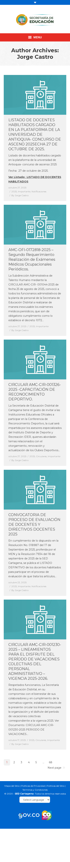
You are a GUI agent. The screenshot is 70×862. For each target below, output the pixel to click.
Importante (24, 191)
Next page (54, 767)
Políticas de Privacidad (33, 785)
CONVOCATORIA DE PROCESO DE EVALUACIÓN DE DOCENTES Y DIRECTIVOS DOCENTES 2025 (34, 524)
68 (50, 762)
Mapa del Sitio (11, 785)
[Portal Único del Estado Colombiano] (29, 815)
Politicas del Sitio (55, 785)
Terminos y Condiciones (35, 789)
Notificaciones (39, 191)
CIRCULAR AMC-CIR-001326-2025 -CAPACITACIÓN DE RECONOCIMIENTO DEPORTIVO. (34, 391)
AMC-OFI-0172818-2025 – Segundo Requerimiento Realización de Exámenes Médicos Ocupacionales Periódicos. (31, 259)
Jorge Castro (35, 57)
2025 (14, 191)
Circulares (41, 456)
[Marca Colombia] (47, 815)
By (20, 195)
